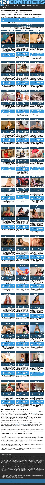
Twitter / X (10, 481)
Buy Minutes (35, 5)
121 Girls (29, 480)
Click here (2, 477)
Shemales (34, 413)
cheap (37, 411)
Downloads (29, 5)
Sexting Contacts (8, 5)
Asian (17, 424)
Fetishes (23, 5)
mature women (25, 424)
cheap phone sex (15, 427)
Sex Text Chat (17, 480)
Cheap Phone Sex (3, 480)
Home (2, 5)
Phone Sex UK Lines (24, 480)
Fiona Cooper (11, 480)
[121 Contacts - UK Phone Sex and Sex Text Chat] (22, 3)
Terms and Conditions (36, 480)
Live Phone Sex (3, 7)
